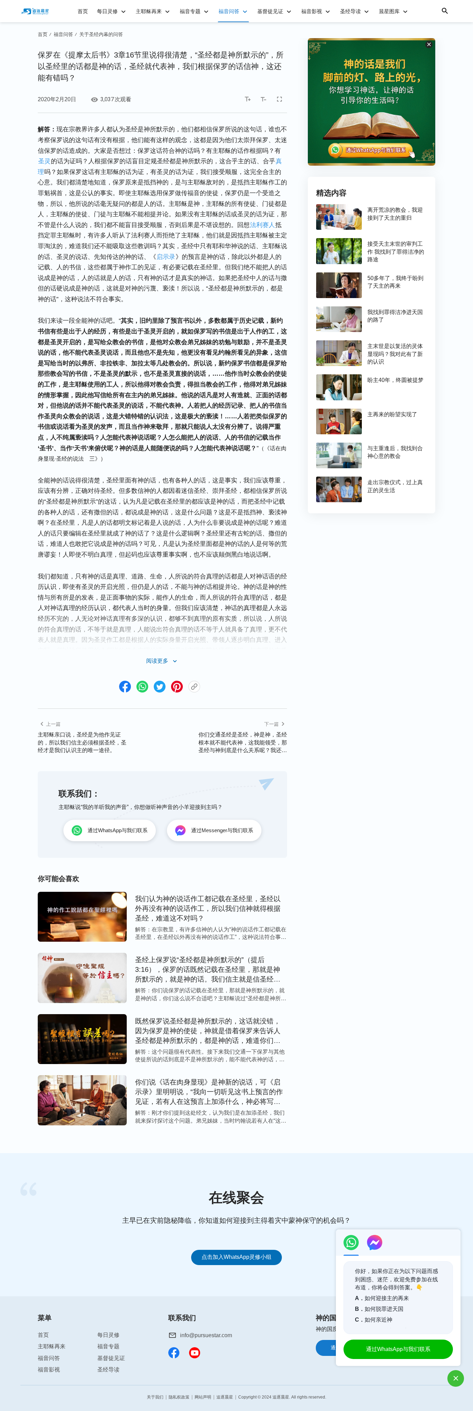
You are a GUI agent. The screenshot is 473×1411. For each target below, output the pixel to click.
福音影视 (311, 11)
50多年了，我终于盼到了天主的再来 (395, 282)
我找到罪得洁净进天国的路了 (395, 316)
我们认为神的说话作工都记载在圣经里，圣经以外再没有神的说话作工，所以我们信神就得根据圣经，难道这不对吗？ (207, 908)
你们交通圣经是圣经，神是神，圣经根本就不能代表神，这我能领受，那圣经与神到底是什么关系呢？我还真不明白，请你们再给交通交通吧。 (242, 743)
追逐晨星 (224, 1397)
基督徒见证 (270, 11)
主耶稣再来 (149, 11)
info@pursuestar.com (206, 1335)
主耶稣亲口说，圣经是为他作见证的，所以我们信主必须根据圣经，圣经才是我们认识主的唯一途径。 (82, 742)
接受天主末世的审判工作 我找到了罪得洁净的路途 (395, 251)
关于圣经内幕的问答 (101, 34)
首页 (83, 11)
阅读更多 (157, 661)
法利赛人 (262, 224)
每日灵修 (107, 11)
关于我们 (155, 1397)
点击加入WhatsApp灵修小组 (236, 1257)
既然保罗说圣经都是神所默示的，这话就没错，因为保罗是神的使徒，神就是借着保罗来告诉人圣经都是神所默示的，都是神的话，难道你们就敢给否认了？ (207, 1031)
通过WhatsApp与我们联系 (398, 1349)
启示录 (166, 256)
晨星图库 (389, 11)
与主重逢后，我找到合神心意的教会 (395, 452)
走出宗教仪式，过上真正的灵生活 (395, 486)
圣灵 (44, 161)
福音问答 (228, 11)
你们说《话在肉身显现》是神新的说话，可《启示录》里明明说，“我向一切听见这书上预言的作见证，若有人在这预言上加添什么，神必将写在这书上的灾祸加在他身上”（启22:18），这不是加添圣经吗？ (210, 1092)
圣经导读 (350, 11)
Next (451, 1228)
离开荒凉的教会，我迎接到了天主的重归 (395, 213)
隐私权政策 (179, 1397)
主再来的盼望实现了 (392, 414)
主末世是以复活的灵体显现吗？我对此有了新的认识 (395, 354)
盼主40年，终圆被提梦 (395, 380)
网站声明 (203, 1397)
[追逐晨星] (34, 11)
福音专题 (190, 11)
